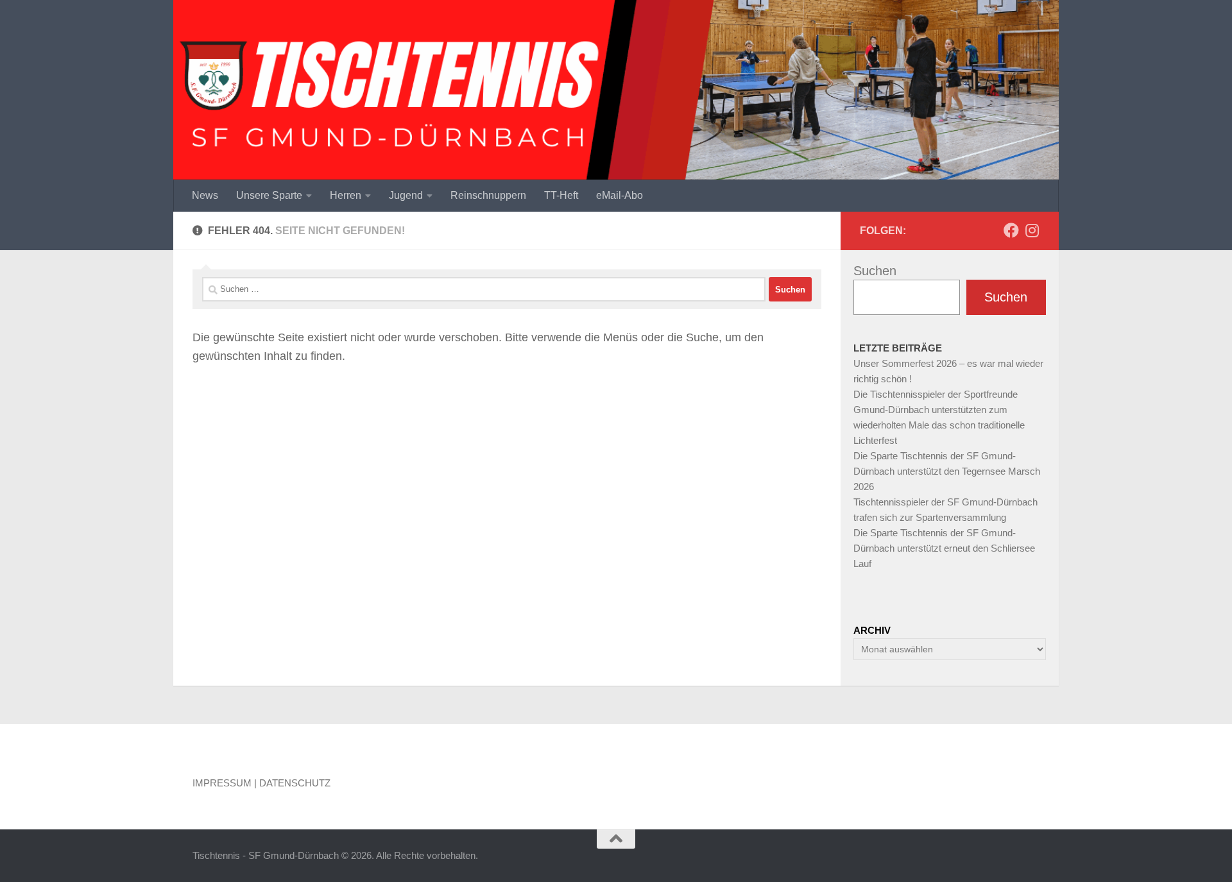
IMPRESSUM (222, 782)
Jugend (406, 195)
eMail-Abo (619, 195)
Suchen (874, 271)
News (205, 195)
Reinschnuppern (488, 195)
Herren (345, 195)
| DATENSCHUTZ (292, 782)
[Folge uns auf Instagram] (1032, 230)
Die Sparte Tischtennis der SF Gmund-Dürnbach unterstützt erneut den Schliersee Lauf (944, 548)
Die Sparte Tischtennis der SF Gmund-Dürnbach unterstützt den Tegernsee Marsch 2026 (946, 471)
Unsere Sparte (269, 195)
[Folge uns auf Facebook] (1011, 230)
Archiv (872, 630)
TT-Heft (561, 195)
